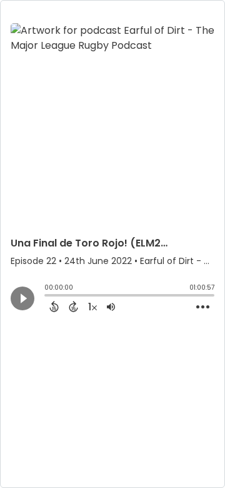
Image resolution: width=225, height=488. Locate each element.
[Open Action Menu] (202, 307)
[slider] (47, 296)
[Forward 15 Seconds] (73, 306)
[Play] (22, 298)
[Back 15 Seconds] (54, 306)
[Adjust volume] (111, 306)
